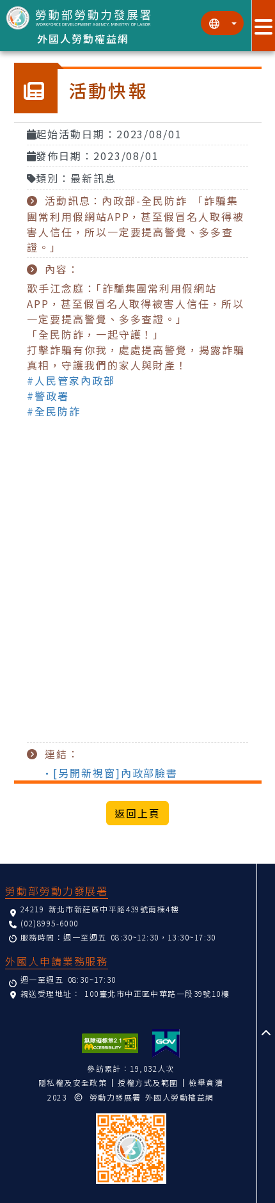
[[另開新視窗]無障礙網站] (110, 1043)
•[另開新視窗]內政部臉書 (110, 772)
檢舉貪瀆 (206, 1082)
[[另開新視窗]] (166, 1043)
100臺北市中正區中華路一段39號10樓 (157, 993)
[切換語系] (222, 23)
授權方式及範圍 (148, 1082)
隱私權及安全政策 (72, 1082)
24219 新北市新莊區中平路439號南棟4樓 (99, 908)
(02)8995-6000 (49, 922)
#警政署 (48, 395)
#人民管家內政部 (70, 380)
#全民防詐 (54, 411)
